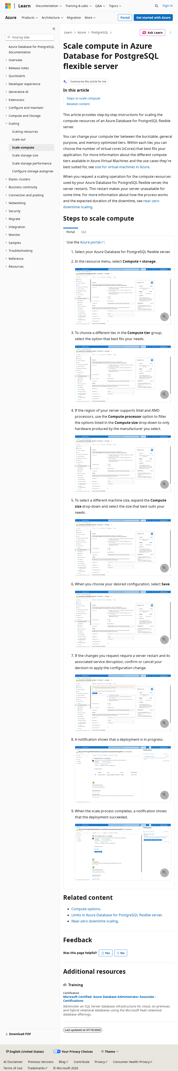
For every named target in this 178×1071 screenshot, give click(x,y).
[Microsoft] (8, 6)
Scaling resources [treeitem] (25, 131)
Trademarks (36, 1068)
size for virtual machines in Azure (122, 167)
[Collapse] (54, 28)
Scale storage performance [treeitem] (31, 163)
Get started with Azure (153, 17)
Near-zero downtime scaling (94, 921)
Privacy (100, 1062)
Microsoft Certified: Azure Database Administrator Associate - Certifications (109, 999)
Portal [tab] (70, 232)
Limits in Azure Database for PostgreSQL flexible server (116, 915)
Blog (62, 1062)
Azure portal (90, 242)
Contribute (81, 1062)
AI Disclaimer (13, 1062)
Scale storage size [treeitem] (25, 155)
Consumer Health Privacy (131, 1062)
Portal (125, 17)
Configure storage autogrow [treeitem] (32, 171)
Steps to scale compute (83, 98)
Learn (68, 32)
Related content (78, 104)
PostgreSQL (99, 32)
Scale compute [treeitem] (23, 147)
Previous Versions (41, 1062)
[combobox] (29, 37)
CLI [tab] (83, 232)
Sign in (168, 5)
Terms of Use (12, 1068)
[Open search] (156, 6)
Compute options (85, 908)
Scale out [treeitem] (18, 139)
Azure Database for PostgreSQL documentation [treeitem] (31, 49)
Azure (81, 32)
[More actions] (171, 32)
